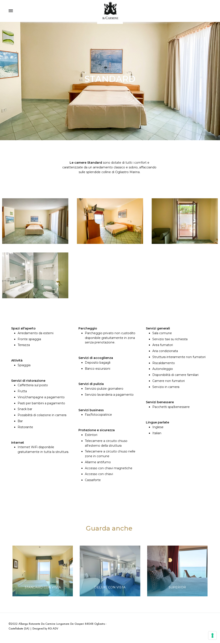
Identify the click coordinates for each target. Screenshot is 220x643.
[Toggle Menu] (11, 11)
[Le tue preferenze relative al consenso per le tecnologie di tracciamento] (212, 635)
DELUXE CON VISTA (109, 587)
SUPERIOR (177, 587)
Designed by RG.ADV (45, 628)
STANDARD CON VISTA (43, 587)
